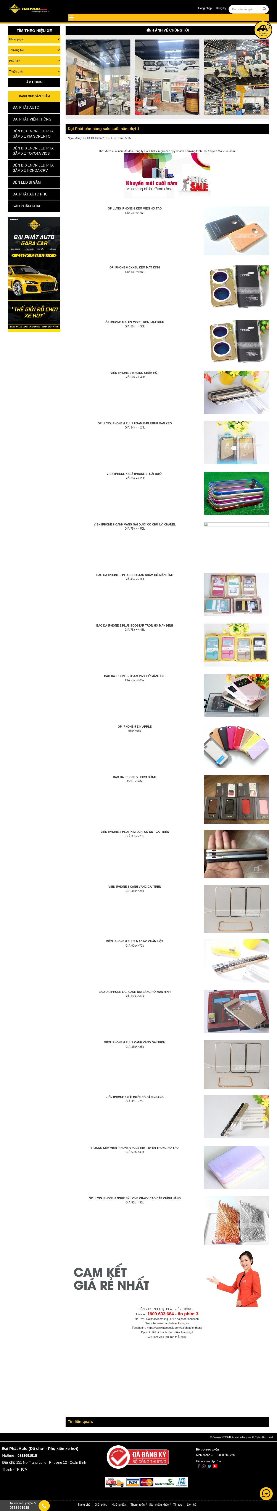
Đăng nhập (205, 8)
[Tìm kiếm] (265, 9)
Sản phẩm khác (159, 1504)
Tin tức (177, 1504)
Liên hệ (191, 1504)
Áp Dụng (34, 82)
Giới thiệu (101, 1504)
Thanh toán (137, 1504)
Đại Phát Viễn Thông (32, 119)
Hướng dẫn (119, 1504)
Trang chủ (84, 1504)
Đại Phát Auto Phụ (30, 194)
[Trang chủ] (34, 9)
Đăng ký (221, 8)
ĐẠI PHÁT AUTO (26, 107)
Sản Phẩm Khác (27, 206)
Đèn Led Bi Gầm (27, 182)
